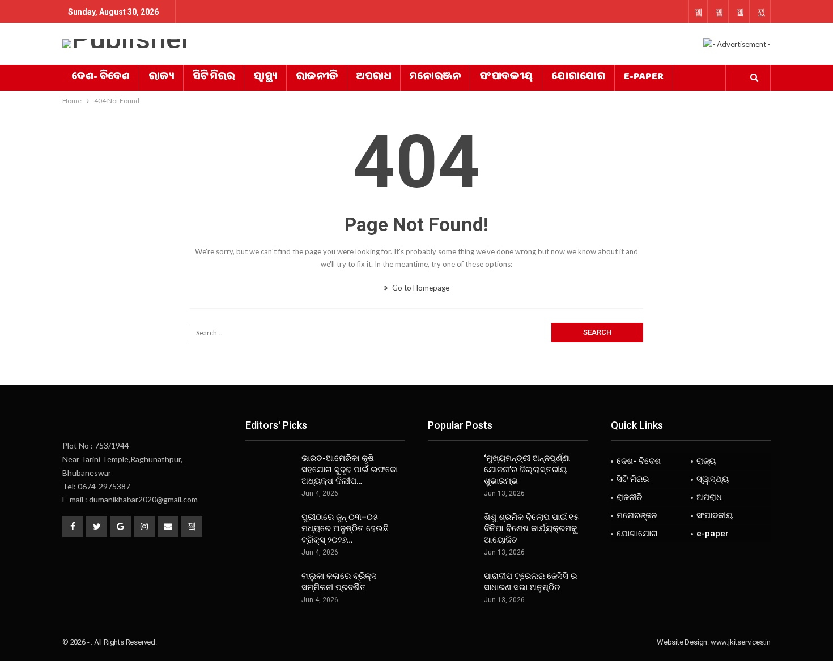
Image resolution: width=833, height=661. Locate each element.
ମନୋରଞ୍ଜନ (435, 77)
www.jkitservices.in (741, 642)
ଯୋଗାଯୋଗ (578, 77)
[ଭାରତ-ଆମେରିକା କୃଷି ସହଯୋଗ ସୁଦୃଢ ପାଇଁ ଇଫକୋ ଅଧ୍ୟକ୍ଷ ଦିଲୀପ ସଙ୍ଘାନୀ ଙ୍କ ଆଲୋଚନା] (269, 471)
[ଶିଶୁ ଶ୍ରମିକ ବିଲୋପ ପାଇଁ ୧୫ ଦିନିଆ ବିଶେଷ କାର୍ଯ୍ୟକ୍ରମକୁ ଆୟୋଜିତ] (452, 529)
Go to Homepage (419, 287)
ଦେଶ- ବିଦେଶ (100, 77)
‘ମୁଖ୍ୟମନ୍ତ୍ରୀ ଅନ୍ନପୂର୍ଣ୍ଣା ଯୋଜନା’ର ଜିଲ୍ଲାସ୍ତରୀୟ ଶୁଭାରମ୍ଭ (527, 469)
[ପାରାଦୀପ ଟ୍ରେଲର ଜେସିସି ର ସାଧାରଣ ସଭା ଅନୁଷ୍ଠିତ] (452, 588)
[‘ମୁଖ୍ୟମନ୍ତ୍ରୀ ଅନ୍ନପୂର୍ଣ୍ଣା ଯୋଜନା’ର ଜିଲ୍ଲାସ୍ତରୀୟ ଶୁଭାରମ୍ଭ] (452, 471)
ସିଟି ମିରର (214, 77)
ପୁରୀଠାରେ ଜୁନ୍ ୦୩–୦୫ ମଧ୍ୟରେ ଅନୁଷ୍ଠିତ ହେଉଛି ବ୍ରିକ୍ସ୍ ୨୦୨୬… (345, 528)
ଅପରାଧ (373, 77)
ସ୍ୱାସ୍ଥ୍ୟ (265, 77)
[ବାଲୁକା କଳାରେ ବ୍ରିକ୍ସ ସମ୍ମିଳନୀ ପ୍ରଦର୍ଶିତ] (269, 588)
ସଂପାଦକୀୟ (506, 77)
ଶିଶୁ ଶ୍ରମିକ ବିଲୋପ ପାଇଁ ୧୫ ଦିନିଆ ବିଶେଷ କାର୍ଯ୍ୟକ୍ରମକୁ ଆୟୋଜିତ (531, 528)
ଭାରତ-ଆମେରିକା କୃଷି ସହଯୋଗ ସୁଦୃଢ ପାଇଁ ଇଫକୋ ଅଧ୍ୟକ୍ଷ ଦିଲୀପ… (349, 469)
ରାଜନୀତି (317, 77)
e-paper (644, 77)
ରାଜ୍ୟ (161, 77)
